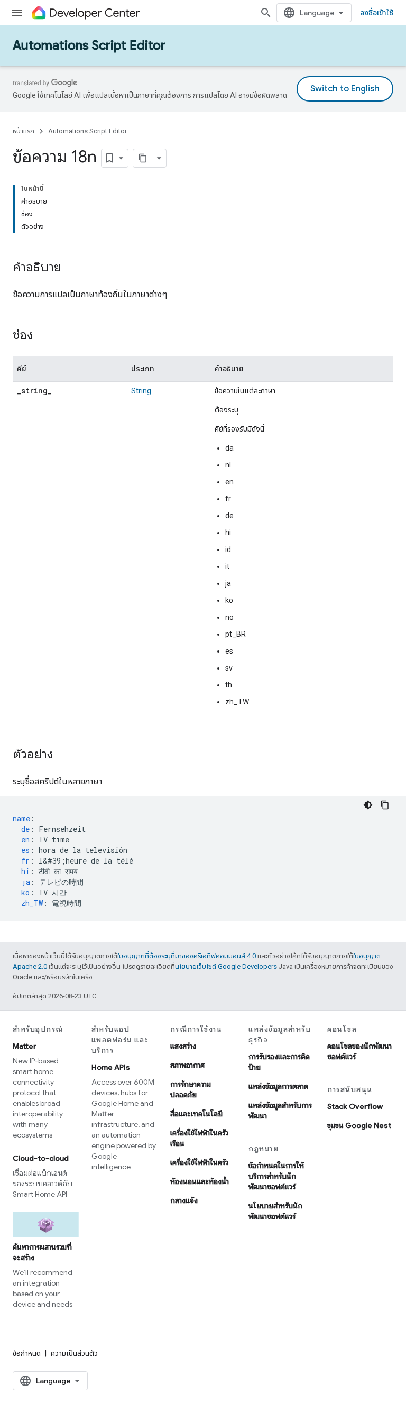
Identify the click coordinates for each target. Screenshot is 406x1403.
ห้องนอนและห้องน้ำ (199, 1181)
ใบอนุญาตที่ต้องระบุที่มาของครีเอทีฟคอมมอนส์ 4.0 (186, 956)
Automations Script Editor (89, 45)
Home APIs (110, 1067)
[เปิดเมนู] (16, 12)
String (141, 391)
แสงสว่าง (183, 1046)
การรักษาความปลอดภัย (190, 1089)
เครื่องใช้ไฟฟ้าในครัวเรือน (199, 1138)
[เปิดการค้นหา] (266, 12)
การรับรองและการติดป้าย (279, 1062)
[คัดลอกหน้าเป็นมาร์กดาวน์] (142, 158)
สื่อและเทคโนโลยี (196, 1113)
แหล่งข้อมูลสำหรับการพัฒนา (280, 1111)
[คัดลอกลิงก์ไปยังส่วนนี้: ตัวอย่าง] (64, 755)
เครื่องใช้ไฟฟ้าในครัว (199, 1162)
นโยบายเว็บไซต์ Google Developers (226, 966)
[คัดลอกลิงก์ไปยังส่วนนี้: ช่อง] (43, 335)
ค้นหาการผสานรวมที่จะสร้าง (42, 1252)
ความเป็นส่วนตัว (74, 1353)
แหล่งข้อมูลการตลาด (278, 1086)
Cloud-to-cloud (41, 1158)
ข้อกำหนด (27, 1353)
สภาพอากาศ (187, 1065)
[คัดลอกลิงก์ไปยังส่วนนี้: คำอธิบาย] (71, 268)
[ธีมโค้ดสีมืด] (367, 804)
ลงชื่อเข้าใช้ (376, 12)
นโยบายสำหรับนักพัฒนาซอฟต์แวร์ (275, 1211)
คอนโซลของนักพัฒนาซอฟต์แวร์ (359, 1051)
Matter (24, 1046)
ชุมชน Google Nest (359, 1125)
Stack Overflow (355, 1106)
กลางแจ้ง (184, 1200)
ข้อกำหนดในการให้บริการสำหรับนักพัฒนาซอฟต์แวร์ (276, 1176)
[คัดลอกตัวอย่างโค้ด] (384, 804)
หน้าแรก (23, 131)
